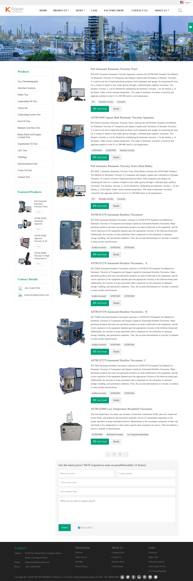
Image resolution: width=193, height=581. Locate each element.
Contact (20, 548)
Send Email (100, 108)
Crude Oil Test (25, 170)
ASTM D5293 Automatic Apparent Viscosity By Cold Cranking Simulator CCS (40, 221)
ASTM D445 (97, 150)
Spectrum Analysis (26, 88)
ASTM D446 (111, 150)
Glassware (23, 108)
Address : (18, 553)
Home (43, 10)
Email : (17, 562)
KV (93, 102)
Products (60, 10)
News (79, 10)
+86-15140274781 (32, 288)
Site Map (79, 562)
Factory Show (114, 10)
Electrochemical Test (27, 163)
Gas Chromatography (28, 81)
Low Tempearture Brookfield (137, 434)
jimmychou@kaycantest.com (36, 295)
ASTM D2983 (97, 434)
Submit (65, 527)
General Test (24, 177)
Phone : (17, 567)
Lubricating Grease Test (29, 114)
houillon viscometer (99, 247)
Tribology (22, 157)
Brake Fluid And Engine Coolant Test (29, 135)
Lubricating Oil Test (27, 101)
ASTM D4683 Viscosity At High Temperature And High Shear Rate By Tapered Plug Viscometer (41, 256)
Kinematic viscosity (106, 102)
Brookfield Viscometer (115, 434)
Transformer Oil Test (27, 144)
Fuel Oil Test (24, 121)
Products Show (118, 562)
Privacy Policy (81, 566)
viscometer (121, 102)
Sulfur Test (23, 94)
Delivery (79, 552)
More (39, 212)
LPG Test (22, 150)
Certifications (117, 566)
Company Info (118, 552)
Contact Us (139, 10)
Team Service (81, 557)
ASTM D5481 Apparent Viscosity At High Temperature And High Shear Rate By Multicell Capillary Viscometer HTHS (41, 239)
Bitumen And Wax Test (29, 128)
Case (94, 10)
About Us (161, 10)
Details (116, 109)
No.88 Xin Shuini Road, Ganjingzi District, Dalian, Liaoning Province (43, 555)
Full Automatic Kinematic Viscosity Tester (41, 204)
